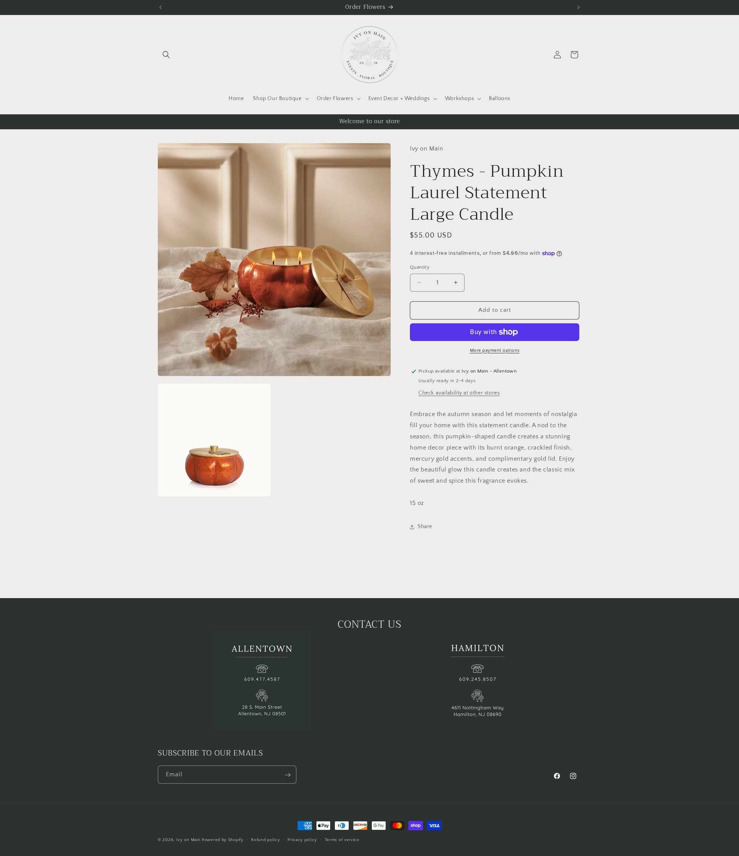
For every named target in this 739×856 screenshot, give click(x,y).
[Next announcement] (578, 7)
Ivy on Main (188, 840)
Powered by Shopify (223, 840)
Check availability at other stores (459, 393)
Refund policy (265, 839)
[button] (166, 54)
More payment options (495, 350)
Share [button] (425, 526)
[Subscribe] (287, 775)
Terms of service (342, 839)
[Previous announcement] (160, 7)
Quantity (420, 267)
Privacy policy (302, 839)
